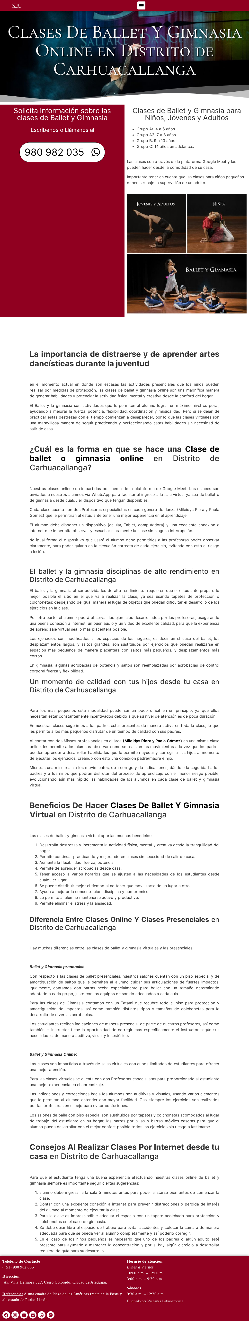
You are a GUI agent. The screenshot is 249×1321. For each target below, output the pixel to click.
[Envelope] (33, 1315)
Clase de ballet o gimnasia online (124, 453)
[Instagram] (15, 1315)
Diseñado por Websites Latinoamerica (155, 1301)
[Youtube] (24, 1315)
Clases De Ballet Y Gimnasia (164, 805)
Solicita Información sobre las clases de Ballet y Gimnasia (62, 114)
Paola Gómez (167, 740)
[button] (141, 5)
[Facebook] (6, 1315)
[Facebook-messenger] (50, 1315)
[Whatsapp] (41, 1315)
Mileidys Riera (137, 740)
